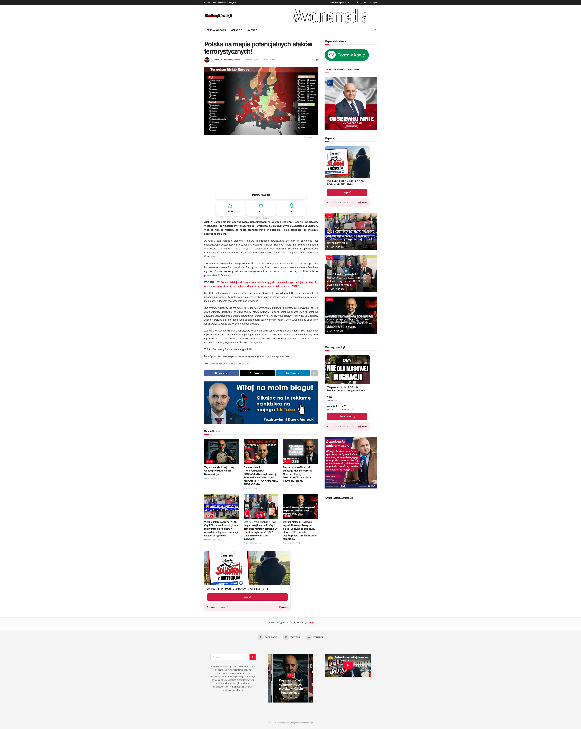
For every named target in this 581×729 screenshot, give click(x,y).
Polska (207, 2)
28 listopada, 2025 (253, 488)
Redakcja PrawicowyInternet (227, 59)
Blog (266, 59)
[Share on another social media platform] (314, 373)
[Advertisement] (261, 165)
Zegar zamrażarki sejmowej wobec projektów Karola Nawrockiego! (219, 470)
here (310, 622)
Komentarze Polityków (227, 2)
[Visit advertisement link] (331, 16)
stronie (239, 689)
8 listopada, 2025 (292, 543)
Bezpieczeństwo (219, 363)
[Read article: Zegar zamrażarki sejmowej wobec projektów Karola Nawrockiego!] (221, 451)
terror (233, 363)
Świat (214, 2)
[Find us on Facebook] (357, 2)
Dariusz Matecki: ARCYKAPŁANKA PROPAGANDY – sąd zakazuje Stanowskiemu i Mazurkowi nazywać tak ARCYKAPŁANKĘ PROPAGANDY (261, 475)
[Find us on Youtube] (365, 2)
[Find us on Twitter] (361, 2)
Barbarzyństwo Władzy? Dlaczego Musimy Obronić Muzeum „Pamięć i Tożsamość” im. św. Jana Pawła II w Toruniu (297, 474)
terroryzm (243, 363)
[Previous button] (270, 678)
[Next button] (311, 678)
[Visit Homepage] (218, 15)
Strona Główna (216, 30)
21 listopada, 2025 (292, 485)
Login (374, 2)
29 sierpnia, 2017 (253, 59)
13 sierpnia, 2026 (213, 478)
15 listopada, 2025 (214, 539)
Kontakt (252, 30)
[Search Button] (375, 30)
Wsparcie (236, 30)
